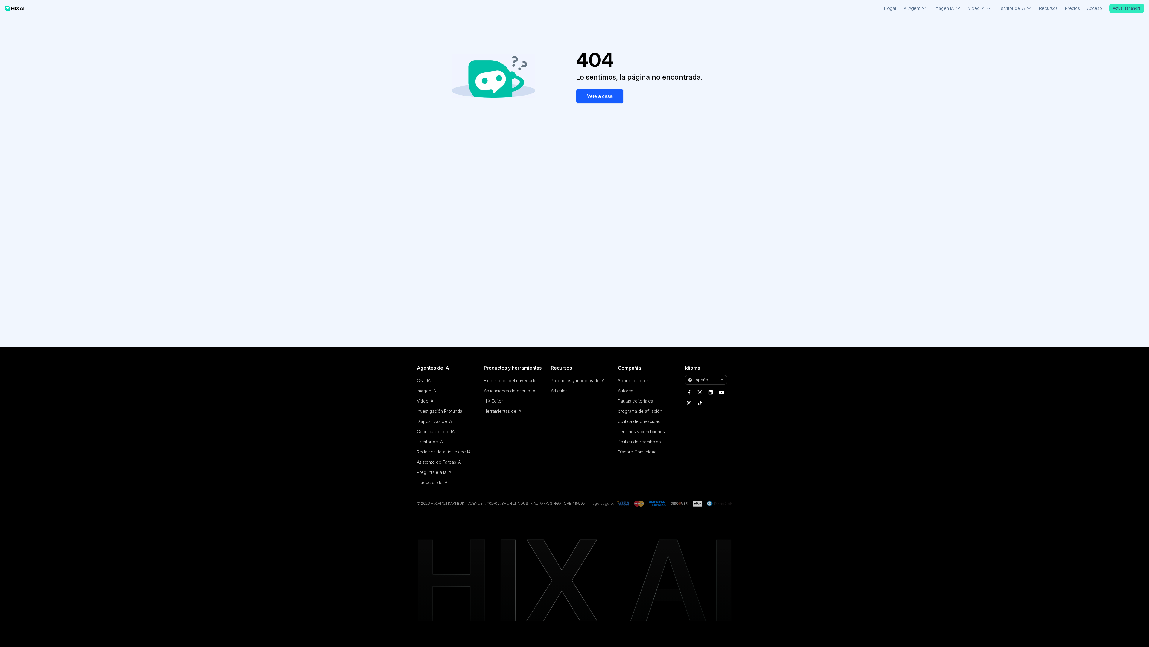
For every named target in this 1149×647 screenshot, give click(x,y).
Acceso (1094, 8)
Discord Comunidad (637, 451)
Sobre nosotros (633, 380)
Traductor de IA (432, 482)
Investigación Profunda (439, 411)
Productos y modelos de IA (577, 380)
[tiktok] (700, 403)
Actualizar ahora (1127, 8)
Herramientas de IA (502, 411)
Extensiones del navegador (511, 380)
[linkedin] (710, 392)
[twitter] (700, 392)
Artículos (559, 390)
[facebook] (689, 392)
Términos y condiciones (641, 431)
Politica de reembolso (639, 441)
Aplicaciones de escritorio (509, 390)
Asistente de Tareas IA (439, 462)
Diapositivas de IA (434, 421)
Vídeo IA (425, 400)
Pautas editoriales (635, 400)
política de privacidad (639, 421)
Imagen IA (426, 390)
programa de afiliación (640, 411)
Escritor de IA (430, 441)
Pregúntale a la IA (434, 472)
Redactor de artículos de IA (444, 451)
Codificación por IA (436, 431)
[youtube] (721, 392)
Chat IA (424, 380)
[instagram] (689, 403)
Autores (625, 390)
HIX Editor (493, 400)
